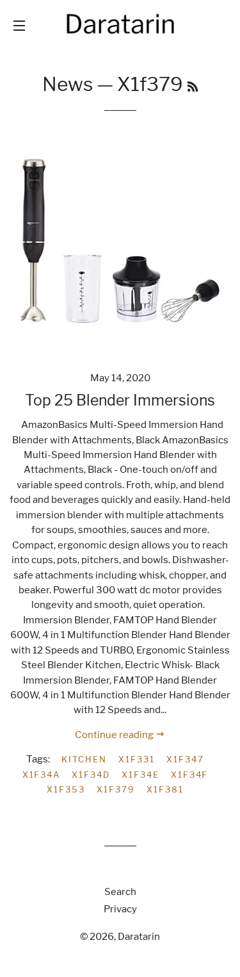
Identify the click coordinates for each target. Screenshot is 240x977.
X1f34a (41, 774)
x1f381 (165, 789)
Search (120, 892)
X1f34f (190, 774)
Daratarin (139, 936)
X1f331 (136, 759)
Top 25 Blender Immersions (120, 400)
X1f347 (185, 759)
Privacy (120, 909)
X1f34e (140, 774)
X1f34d (91, 774)
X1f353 (66, 789)
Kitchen (84, 759)
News (67, 83)
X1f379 (116, 789)
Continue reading (115, 735)
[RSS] (192, 87)
